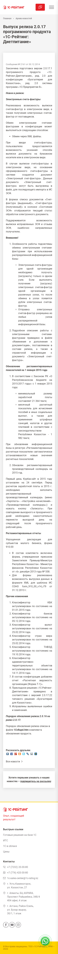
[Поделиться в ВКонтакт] (7, 754)
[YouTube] (12, 926)
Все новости (13, 761)
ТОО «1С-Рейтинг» (37, 946)
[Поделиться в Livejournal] (27, 754)
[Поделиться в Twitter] (23, 754)
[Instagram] (18, 926)
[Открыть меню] (51, 7)
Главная (7, 18)
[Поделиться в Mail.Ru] (35, 754)
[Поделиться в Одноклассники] (19, 754)
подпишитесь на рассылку (35, 781)
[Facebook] (6, 926)
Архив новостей (24, 18)
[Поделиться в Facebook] (11, 754)
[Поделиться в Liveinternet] (31, 754)
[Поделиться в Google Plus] (15, 754)
